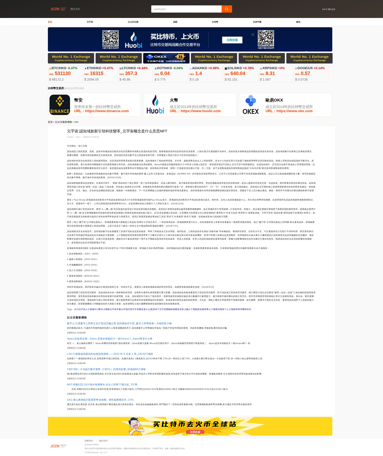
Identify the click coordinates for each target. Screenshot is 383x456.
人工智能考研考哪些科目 (239, 309)
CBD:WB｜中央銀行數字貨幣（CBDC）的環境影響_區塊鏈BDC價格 (106, 369)
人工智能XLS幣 (93, 309)
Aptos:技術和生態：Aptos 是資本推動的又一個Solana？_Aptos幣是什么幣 (110, 338)
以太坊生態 (133, 22)
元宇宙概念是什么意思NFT (145, 309)
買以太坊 (103, 452)
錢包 (298, 22)
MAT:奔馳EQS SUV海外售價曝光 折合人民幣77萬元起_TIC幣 (102, 384)
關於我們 (103, 441)
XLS (76, 309)
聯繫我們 (89, 441)
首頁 (50, 22)
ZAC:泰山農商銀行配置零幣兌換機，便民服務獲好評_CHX (100, 399)
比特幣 (215, 22)
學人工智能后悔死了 (216, 309)
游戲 (175, 22)
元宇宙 (90, 22)
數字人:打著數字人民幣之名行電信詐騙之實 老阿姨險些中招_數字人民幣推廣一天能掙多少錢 (119, 323)
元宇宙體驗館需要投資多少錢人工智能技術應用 (182, 309)
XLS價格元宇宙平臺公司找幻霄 (116, 309)
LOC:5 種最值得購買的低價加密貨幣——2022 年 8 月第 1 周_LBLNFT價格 (110, 354)
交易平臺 (257, 22)
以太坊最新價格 (63, 122)
